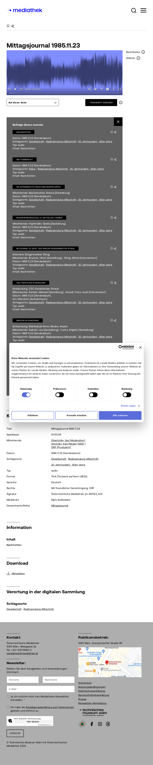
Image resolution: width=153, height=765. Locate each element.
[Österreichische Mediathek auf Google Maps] (109, 661)
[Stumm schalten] (96, 89)
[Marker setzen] (102, 89)
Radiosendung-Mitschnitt (61, 141)
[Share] (90, 89)
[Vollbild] (120, 89)
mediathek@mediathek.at (22, 653)
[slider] (64, 93)
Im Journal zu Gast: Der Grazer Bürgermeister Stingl (45, 248)
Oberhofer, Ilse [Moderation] (68, 440)
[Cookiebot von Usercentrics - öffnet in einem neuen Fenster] (121, 347)
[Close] (118, 121)
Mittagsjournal (59, 505)
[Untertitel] (108, 89)
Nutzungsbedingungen (92, 686)
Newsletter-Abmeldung (92, 703)
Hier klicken (33, 721)
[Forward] (22, 89)
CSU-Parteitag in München (30, 283)
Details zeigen (128, 405)
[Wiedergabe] (16, 89)
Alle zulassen (120, 415)
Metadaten (18, 573)
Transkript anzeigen (101, 102)
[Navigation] (141, 10)
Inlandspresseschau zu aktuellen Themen (39, 218)
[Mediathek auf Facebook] (92, 724)
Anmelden (15, 733)
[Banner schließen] (140, 347)
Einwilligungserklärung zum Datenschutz (50, 707)
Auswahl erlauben (76, 415)
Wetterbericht (24, 159)
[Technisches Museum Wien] (92, 711)
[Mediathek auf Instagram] (100, 724)
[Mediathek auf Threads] (108, 724)
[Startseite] (25, 9)
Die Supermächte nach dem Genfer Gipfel (38, 187)
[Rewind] (10, 89)
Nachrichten (23, 132)
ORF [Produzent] (61, 447)
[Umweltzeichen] (82, 723)
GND (81, 443)
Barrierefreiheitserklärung (93, 695)
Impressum (85, 682)
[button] (134, 10)
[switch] (59, 394)
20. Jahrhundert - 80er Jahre (95, 141)
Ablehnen (32, 415)
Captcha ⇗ (45, 725)
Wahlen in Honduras (27, 320)
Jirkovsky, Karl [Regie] (64, 443)
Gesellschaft (36, 141)
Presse (82, 699)
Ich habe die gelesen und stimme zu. (42, 709)
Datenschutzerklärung (91, 690)
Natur (32, 168)
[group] (33, 102)
